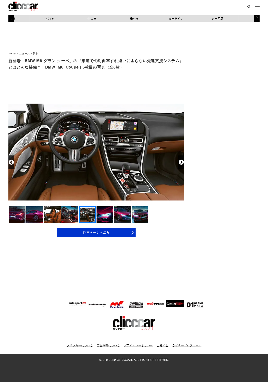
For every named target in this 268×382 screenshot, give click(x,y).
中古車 (92, 18)
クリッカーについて (80, 345)
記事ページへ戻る (96, 232)
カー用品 (217, 18)
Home (134, 18)
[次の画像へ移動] (181, 162)
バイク (50, 18)
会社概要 (162, 345)
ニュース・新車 (28, 53)
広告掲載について (108, 345)
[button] (257, 18)
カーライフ (176, 18)
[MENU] (257, 7)
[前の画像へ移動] (11, 162)
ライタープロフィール (186, 345)
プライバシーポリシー (138, 345)
